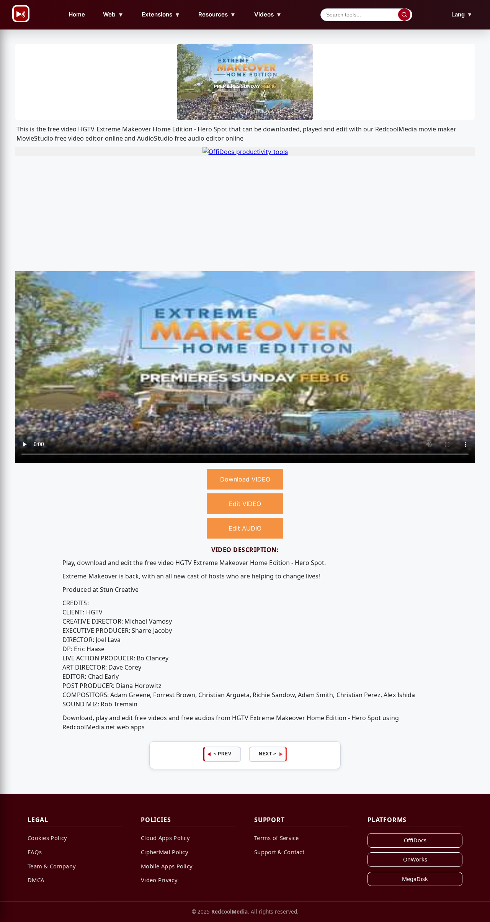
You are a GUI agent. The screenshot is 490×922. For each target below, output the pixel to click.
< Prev (222, 754)
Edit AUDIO (245, 528)
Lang (461, 14)
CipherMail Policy (164, 852)
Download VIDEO (245, 479)
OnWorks (415, 859)
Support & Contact (279, 852)
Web (113, 14)
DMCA (36, 880)
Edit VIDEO (245, 504)
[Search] (404, 14)
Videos (268, 14)
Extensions (161, 14)
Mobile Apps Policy (167, 866)
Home (77, 14)
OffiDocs (415, 840)
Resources (217, 14)
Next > (267, 754)
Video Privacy (159, 880)
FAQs (35, 852)
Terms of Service (276, 838)
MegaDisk (415, 879)
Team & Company (52, 866)
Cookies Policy (47, 838)
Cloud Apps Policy (165, 838)
